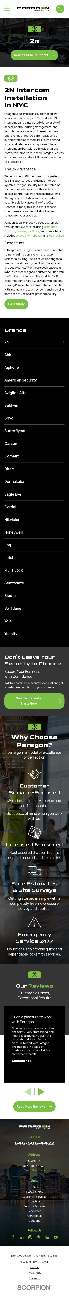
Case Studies (34, 1192)
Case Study (16, 304)
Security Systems (34, 1206)
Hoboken (36, 235)
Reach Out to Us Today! (31, 55)
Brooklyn (9, 231)
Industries (34, 1201)
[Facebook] (13, 1237)
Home (34, 1187)
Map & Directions (34, 1170)
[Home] (33, 9)
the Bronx (33, 231)
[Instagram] (30, 1237)
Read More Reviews (31, 1106)
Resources (34, 1211)
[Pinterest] (38, 1237)
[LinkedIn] (21, 1237)
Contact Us (34, 1216)
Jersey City (22, 235)
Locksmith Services (34, 1197)
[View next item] (41, 1092)
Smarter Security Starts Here (28, 700)
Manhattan (50, 227)
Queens (21, 231)
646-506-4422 (34, 1143)
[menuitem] (34, 342)
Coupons (34, 1221)
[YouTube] (56, 1237)
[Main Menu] (7, 9)
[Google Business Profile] (47, 1237)
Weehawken (56, 235)
